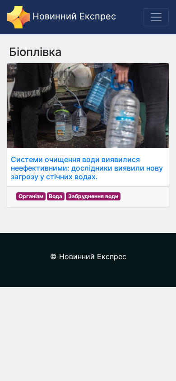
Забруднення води (93, 196)
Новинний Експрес (73, 16)
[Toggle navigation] (156, 17)
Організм (31, 196)
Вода (55, 196)
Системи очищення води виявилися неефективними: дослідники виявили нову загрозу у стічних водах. (87, 168)
